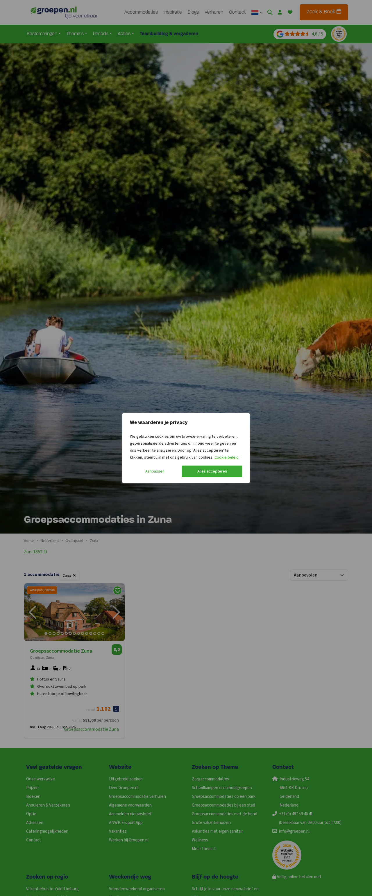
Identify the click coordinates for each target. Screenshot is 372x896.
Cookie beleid (226, 457)
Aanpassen (154, 471)
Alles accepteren (212, 471)
